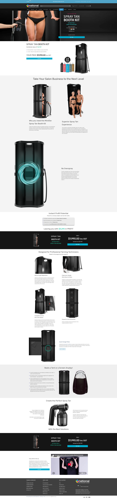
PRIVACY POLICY (62, 488)
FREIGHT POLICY (62, 490)
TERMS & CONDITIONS (63, 491)
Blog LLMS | (43, 496)
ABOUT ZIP (61, 493)
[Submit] (70, 6)
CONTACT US (45, 493)
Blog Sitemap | (31, 496)
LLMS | (40, 496)
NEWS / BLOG (45, 491)
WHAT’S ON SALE (46, 488)
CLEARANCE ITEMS (46, 490)
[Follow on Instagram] (27, 1)
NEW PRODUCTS (45, 486)
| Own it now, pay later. (84, 486)
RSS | (35, 496)
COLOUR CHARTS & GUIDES (47, 484)
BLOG (90, 1)
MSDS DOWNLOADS (29, 488)
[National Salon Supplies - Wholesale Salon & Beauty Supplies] (32, 6)
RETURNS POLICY (62, 486)
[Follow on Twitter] (28, 1)
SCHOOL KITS (28, 490)
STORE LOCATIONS (83, 1)
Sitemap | (27, 496)
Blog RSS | (37, 496)
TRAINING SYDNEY (29, 486)
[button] (88, 6)
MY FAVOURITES (77, 1)
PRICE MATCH (61, 484)
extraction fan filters (67, 344)
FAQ (87, 1)
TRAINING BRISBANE (29, 484)
